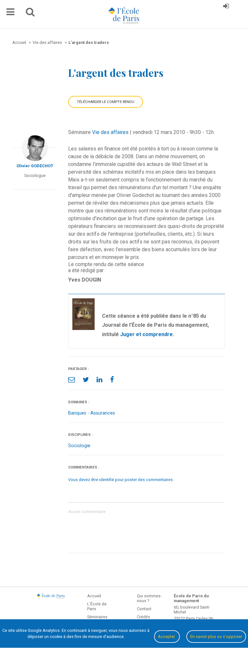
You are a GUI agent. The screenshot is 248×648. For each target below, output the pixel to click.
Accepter (167, 636)
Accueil (94, 595)
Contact (144, 608)
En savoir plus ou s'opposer (216, 636)
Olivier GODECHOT (34, 165)
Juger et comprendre (146, 334)
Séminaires (97, 616)
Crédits (143, 616)
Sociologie (79, 445)
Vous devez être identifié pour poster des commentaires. (121, 479)
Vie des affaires (110, 132)
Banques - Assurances (91, 413)
